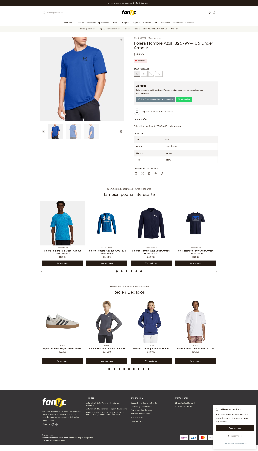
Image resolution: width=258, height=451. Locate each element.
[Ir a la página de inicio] (129, 12)
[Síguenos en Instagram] (52, 424)
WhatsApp (185, 99)
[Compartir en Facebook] (136, 173)
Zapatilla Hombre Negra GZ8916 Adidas (196, 252)
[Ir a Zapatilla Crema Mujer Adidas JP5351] (62, 321)
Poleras (127, 29)
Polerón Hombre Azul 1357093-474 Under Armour (63, 252)
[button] (69, 22)
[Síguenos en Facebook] (56, 424)
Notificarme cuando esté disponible (157, 99)
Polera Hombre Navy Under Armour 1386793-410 (151, 252)
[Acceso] (210, 12)
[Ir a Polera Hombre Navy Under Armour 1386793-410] (151, 223)
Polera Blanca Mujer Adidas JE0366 (195, 348)
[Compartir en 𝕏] (142, 173)
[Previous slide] (42, 131)
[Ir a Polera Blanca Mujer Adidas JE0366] (195, 321)
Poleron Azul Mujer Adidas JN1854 (151, 348)
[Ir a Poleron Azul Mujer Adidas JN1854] (151, 321)
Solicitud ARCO (137, 417)
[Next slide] (122, 131)
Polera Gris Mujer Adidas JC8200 (107, 348)
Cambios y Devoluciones (142, 406)
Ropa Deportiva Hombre (110, 29)
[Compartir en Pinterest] (155, 173)
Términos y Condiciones (141, 410)
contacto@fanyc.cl (186, 403)
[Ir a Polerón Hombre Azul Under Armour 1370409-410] (107, 223)
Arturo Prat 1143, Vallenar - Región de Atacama (106, 409)
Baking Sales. (59, 440)
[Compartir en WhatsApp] (149, 173)
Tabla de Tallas (137, 421)
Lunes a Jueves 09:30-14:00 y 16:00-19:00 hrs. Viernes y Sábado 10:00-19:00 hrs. (105, 413)
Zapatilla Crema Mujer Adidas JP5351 (62, 348)
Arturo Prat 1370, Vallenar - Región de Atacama (102, 404)
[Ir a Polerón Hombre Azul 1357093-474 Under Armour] (63, 223)
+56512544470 (185, 406)
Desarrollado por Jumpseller (81, 438)
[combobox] (56, 12)
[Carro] (214, 12)
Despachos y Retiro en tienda (144, 403)
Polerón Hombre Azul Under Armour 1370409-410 (107, 252)
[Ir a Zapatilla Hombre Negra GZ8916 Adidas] (196, 223)
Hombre (92, 29)
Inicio (82, 29)
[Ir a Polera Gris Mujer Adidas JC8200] (107, 321)
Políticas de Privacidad (140, 413)
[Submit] (44, 12)
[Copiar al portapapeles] (162, 173)
